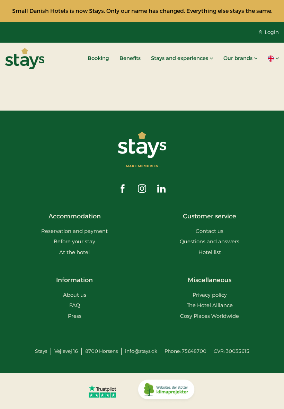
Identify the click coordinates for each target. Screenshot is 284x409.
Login (272, 32)
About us (74, 294)
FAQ (74, 305)
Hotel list (209, 252)
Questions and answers (209, 241)
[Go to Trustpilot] (102, 391)
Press (74, 316)
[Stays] (24, 58)
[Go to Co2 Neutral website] (166, 391)
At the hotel (74, 252)
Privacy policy (210, 294)
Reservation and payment (74, 231)
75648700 (194, 351)
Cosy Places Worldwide (209, 316)
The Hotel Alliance (210, 305)
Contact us (209, 231)
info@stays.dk (141, 351)
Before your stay (74, 241)
